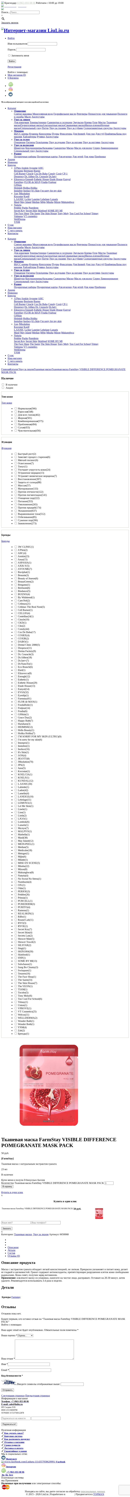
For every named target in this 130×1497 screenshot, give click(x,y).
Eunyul (67, 179)
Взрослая (25, 411)
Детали (11, 1250)
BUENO (24, 594)
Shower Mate (26, 938)
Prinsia (23, 897)
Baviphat (24, 572)
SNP (22, 957)
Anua (22, 559)
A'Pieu (22, 550)
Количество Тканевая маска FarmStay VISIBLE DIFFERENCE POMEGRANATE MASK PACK (52, 1183)
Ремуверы (82, 114)
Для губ (99, 133)
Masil (17, 202)
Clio (21, 626)
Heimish (18, 188)
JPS (21, 765)
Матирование (28, 488)
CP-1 (65, 173)
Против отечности (30, 491)
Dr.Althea (25, 657)
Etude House (56, 179)
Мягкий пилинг (28, 460)
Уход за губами (75, 128)
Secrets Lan (25, 935)
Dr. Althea (29, 176)
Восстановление (29, 479)
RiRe (22, 916)
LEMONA (25, 803)
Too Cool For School (80, 213)
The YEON (25, 986)
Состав (11, 1253)
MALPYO (25, 831)
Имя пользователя (17, 43)
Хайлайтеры (29, 136)
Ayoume (33, 168)
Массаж (24, 485)
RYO (22, 923)
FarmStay (19, 182)
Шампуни (19, 148)
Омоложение (27, 504)
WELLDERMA (27, 1017)
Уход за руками (57, 142)
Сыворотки (59, 148)
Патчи (45, 128)
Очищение (20, 142)
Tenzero (24, 973)
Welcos (23, 1014)
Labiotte (23, 787)
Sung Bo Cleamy (28, 967)
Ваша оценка (9, 1335)
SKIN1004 (25, 951)
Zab (21, 1030)
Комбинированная (30, 421)
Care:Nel (24, 600)
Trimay (94, 213)
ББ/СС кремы (21, 133)
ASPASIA (24, 562)
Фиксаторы (66, 133)
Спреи (96, 148)
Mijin (43, 202)
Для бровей (79, 133)
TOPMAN (98, 1494)
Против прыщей (29, 507)
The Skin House (49, 213)
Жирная (25, 418)
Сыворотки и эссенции (59, 122)
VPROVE (24, 1008)
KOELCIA (25, 774)
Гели (95, 122)
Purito (25, 207)
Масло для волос (83, 148)
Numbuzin (24, 882)
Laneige (36, 199)
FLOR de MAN (32, 182)
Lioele (22, 809)
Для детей (77, 156)
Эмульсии (78, 122)
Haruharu (24, 723)
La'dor (28, 199)
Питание (25, 501)
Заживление (27, 523)
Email (5, 1370)
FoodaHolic (25, 705)
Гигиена (30, 142)
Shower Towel (27, 942)
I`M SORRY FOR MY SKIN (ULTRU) (39, 736)
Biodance (24, 591)
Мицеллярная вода (42, 114)
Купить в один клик (12, 1192)
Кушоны (33, 133)
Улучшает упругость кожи (34, 469)
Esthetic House (41, 179)
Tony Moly (63, 213)
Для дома (89, 156)
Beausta (23, 575)
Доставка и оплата (14, 9)
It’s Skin (35, 190)
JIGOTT (23, 758)
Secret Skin (31, 210)
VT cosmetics (30, 216)
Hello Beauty (26, 730)
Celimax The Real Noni (31, 607)
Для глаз (90, 133)
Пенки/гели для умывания (102, 114)
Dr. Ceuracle (41, 176)
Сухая (24, 427)
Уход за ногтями (91, 142)
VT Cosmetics (27, 1011)
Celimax (24, 603)
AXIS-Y (23, 565)
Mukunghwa (67, 202)
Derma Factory (27, 651)
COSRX (23, 635)
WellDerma (19, 219)
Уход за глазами (57, 128)
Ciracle (29, 173)
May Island (25, 202)
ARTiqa (70, 1494)
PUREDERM (26, 904)
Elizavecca (19, 179)
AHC (41, 168)
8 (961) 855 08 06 (26, 3)
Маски (70, 148)
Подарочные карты (47, 156)
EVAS (23, 692)
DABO (23, 641)
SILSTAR (24, 945)
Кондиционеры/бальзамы (39, 148)
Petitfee (17, 207)
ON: (21, 885)
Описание (13, 1247)
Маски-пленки (93, 125)
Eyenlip (23, 695)
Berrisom (28, 170)
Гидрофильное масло (64, 114)
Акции (9, 387)
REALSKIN (26, 913)
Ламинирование (109, 148)
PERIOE (24, 891)
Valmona (18, 216)
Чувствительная (29, 430)
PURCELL (25, 901)
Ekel (21, 670)
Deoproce (19, 176)
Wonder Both (26, 1024)
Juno (22, 768)
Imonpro (23, 742)
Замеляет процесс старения (34, 457)
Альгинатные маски (54, 125)
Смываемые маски (75, 125)
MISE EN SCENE (29, 863)
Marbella (24, 834)
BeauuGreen (25, 581)
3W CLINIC (26, 546)
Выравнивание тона (31, 514)
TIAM (22, 989)
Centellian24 (25, 616)
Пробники (100, 156)
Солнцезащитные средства (98, 128)
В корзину (7, 1186)
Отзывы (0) (14, 1256)
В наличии (11, 384)
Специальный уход (30, 128)
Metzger (23, 853)
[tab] (68, 1247)
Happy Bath (25, 720)
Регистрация (14, 66)
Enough (29, 179)
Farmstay (24, 698)
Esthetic (23, 679)
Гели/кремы (42, 142)
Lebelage (45, 199)
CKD (22, 622)
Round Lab (25, 919)
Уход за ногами (74, 142)
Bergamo (18, 170)
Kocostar (18, 196)
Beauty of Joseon (28, 578)
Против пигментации (32, 495)
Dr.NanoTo (25, 663)
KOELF (23, 777)
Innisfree (18, 190)
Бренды (23, 1033)
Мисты (102, 122)
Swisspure (24, 970)
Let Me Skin (25, 806)
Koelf (26, 196)
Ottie (22, 888)
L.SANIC (19, 199)
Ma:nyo (23, 828)
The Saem (35, 213)
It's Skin (23, 752)
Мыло (27, 116)
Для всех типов (29, 414)
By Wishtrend (26, 597)
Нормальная (27, 408)
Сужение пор (28, 520)
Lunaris (54, 199)
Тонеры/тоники (38, 122)
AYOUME (25, 569)
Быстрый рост (27, 454)
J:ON (22, 755)
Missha (49, 202)
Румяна (41, 136)
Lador (23, 790)
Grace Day (25, 717)
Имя (4, 1364)
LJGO (22, 818)
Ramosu (23, 910)
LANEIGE (25, 796)
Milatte (23, 859)
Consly (51, 173)
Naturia (17, 205)
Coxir (59, 173)
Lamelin (23, 793)
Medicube (25, 850)
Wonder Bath (26, 1021)
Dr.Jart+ (53, 176)
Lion (22, 812)
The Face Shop (21, 213)
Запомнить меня (20, 55)
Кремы (88, 122)
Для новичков (21, 122)
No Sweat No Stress (29, 878)
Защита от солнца (29, 482)
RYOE (23, 926)
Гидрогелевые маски (31, 125)
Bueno (37, 170)
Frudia (44, 182)
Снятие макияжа (23, 114)
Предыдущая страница (37, 1395)
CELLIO (24, 613)
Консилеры (45, 133)
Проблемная (27, 424)
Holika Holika (30, 188)
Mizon (57, 202)
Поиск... (5, 12)
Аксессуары (38, 116)
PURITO (24, 907)
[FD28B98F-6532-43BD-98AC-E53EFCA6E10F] (48, 1131)
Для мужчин (65, 156)
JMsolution (24, 193)
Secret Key (19, 210)
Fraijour (52, 182)
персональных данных (93, 1491)
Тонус (22, 466)
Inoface (27, 190)
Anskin (25, 168)
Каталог (14, 369)
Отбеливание (27, 517)
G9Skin (18, 185)
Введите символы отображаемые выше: (38, 1384)
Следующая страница (13, 1395)
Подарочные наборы (25, 156)
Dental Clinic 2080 (29, 644)
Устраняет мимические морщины (37, 476)
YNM (17, 222)
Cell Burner (20, 173)
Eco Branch (25, 667)
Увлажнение (27, 510)
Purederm (33, 207)
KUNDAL (25, 780)
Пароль (12, 49)
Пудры (55, 133)
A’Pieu (17, 168)
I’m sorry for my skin (51, 190)
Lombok (23, 821)
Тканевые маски (43, 369)
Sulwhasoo (25, 964)
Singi (22, 948)
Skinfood (42, 210)
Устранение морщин (31, 472)
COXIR (23, 638)
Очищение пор (28, 498)
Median (36, 202)
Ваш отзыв (8, 1358)
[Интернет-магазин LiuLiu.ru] (35, 30)
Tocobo (23, 992)
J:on (16, 193)
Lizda (22, 815)
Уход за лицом (26, 369)
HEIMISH (25, 727)
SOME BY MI (55, 210)
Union (22, 1005)
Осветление (26, 463)
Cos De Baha (41, 173)
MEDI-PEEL (26, 844)
